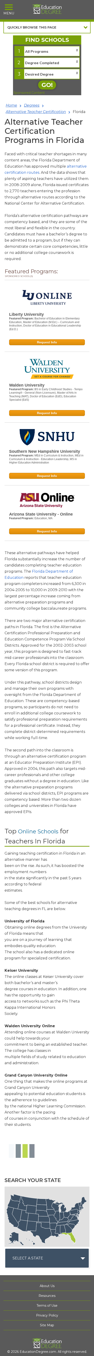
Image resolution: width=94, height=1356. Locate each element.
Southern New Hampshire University (44, 451)
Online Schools (38, 831)
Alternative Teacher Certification (36, 112)
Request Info (47, 342)
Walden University (26, 385)
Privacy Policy (47, 1315)
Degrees (31, 105)
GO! (47, 85)
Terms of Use (47, 1305)
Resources (47, 1296)
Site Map (47, 1325)
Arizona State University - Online (41, 514)
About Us (47, 1286)
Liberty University (26, 314)
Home (11, 105)
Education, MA (43, 518)
